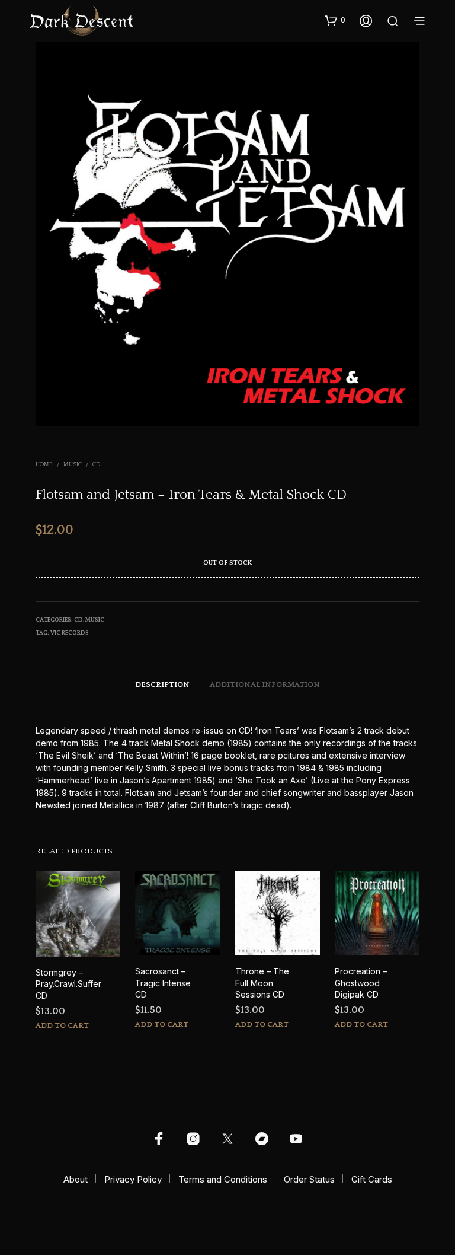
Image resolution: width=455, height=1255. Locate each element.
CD (96, 464)
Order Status (309, 1179)
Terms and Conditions (222, 1179)
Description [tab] (162, 684)
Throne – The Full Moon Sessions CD (262, 982)
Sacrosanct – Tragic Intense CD (163, 982)
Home (44, 464)
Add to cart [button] (62, 1025)
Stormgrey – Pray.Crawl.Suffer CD (68, 984)
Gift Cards (371, 1179)
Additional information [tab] (265, 684)
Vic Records (69, 633)
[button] (335, 20)
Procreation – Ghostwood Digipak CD (361, 982)
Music (72, 464)
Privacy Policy (133, 1179)
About (75, 1179)
